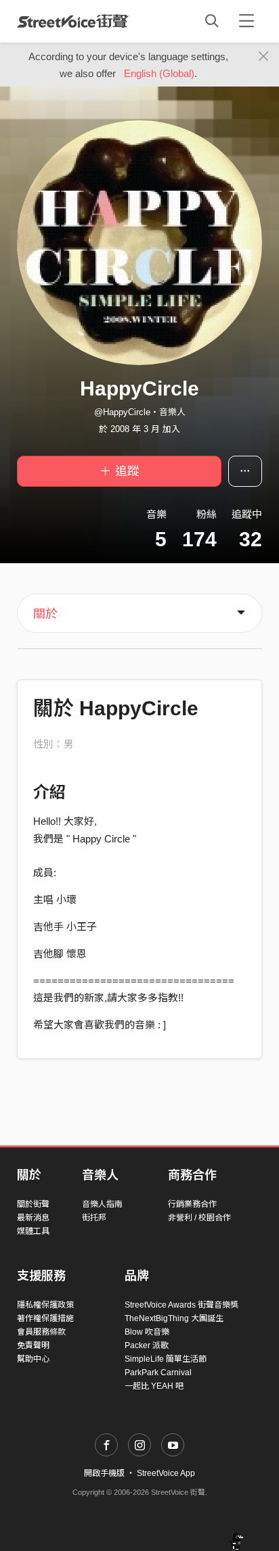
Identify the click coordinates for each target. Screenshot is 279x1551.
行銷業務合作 (192, 1204)
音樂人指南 (102, 1204)
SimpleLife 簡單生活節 (166, 1359)
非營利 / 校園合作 (199, 1217)
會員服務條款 (41, 1332)
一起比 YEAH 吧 (154, 1386)
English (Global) (159, 73)
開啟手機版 (104, 1473)
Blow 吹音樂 (147, 1332)
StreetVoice (73, 21)
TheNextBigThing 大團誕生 (174, 1318)
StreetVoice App (166, 1473)
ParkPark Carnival (158, 1372)
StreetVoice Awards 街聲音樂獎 (181, 1305)
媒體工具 (33, 1231)
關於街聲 (33, 1204)
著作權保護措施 (45, 1318)
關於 (45, 614)
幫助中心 (33, 1359)
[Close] (264, 57)
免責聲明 (33, 1345)
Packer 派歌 (147, 1345)
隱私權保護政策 (45, 1305)
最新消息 (33, 1217)
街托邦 (94, 1217)
